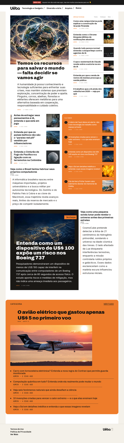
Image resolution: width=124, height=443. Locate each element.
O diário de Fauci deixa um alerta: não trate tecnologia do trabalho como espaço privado (83, 124)
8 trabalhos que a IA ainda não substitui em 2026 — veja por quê (87, 91)
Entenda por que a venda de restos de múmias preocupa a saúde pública (87, 77)
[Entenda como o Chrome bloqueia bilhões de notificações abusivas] (109, 38)
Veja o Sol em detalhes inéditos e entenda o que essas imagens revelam (51, 406)
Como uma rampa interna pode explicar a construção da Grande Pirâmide (87, 23)
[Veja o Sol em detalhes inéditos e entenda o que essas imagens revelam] (108, 171)
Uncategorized (11, 121)
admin (19, 109)
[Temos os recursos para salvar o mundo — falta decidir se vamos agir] (39, 39)
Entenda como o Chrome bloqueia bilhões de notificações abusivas (85, 37)
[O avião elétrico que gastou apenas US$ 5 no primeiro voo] (51, 345)
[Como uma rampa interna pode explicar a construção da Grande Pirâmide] (109, 25)
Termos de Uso (17, 429)
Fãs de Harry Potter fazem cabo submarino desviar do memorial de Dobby (82, 183)
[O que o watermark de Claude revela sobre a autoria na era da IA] (109, 66)
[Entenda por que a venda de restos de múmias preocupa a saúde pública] (109, 79)
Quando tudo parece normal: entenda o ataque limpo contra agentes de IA (87, 50)
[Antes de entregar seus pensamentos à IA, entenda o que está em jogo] (53, 120)
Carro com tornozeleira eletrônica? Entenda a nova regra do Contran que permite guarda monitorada (60, 372)
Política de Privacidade (20, 432)
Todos (96, 17)
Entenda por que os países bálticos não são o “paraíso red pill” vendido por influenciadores (27, 138)
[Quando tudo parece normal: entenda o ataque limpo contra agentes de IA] (109, 52)
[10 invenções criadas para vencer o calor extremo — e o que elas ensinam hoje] (108, 141)
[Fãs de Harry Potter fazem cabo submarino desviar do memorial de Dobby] (108, 186)
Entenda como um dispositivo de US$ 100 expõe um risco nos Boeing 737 (45, 250)
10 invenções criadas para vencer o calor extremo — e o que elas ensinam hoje (84, 139)
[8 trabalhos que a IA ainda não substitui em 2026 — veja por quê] (109, 93)
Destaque (103, 17)
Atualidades (11, 137)
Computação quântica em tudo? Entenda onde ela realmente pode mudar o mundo (57, 381)
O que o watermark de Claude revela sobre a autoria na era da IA (87, 64)
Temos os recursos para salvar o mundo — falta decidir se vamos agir (41, 70)
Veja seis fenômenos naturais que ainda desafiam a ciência (44, 390)
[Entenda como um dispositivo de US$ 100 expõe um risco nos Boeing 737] (108, 156)
